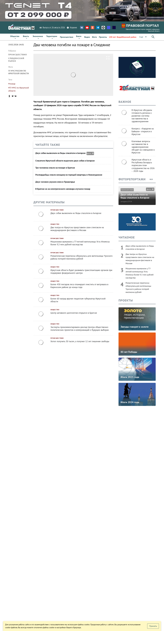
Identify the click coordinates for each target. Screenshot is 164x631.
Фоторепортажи (132, 179)
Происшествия (17, 54)
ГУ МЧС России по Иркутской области (18, 72)
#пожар (11, 83)
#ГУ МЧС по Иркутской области (18, 89)
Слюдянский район (16, 59)
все (151, 179)
